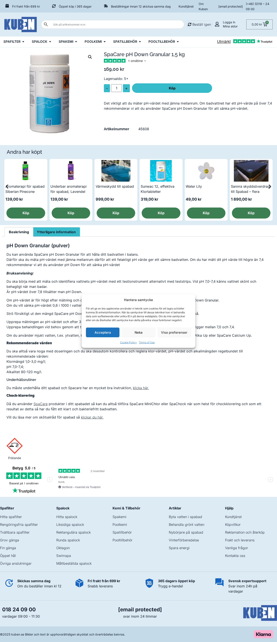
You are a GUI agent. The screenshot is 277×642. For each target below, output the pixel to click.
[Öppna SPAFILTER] (23, 41)
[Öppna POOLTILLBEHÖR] (177, 41)
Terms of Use (147, 342)
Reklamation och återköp (245, 532)
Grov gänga (9, 540)
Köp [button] (26, 213)
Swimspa (63, 555)
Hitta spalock (66, 517)
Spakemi (119, 517)
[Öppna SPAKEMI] (76, 41)
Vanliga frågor (236, 548)
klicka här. (141, 388)
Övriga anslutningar (16, 563)
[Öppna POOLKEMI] (104, 41)
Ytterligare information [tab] (56, 232)
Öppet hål (8, 555)
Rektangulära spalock (73, 532)
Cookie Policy (128, 342)
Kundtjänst (186, 6)
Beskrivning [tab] (19, 232)
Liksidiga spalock (70, 524)
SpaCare (41, 404)
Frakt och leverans (239, 540)
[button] (90, 57)
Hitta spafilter (11, 517)
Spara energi (179, 548)
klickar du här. (92, 417)
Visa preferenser (174, 332)
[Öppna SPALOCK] (50, 41)
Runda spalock (68, 540)
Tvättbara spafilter (15, 532)
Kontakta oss (235, 555)
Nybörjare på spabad (186, 532)
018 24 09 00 (19, 609)
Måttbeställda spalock (74, 563)
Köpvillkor (233, 524)
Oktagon (63, 548)
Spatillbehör (122, 532)
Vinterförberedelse (184, 540)
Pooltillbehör (122, 540)
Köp (172, 88)
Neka (139, 332)
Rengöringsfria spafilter (19, 524)
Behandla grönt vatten (186, 524)
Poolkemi (120, 524)
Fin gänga (8, 548)
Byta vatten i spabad (185, 517)
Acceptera (103, 332)
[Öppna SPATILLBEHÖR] (140, 41)
